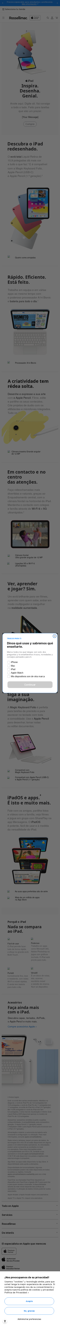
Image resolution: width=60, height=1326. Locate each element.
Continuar (30, 684)
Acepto (29, 1301)
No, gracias (29, 1311)
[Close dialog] (54, 636)
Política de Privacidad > (16, 1292)
